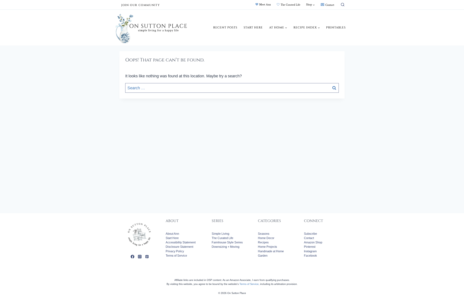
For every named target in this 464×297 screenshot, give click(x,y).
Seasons (263, 233)
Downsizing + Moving (225, 246)
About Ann (172, 233)
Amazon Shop (313, 242)
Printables (336, 28)
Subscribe (310, 233)
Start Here (253, 28)
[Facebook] (132, 256)
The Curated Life (290, 5)
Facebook (310, 255)
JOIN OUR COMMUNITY (140, 5)
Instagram (310, 251)
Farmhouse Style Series (227, 242)
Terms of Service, (249, 284)
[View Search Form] (342, 5)
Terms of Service (176, 255)
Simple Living (220, 233)
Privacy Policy (175, 251)
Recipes (263, 242)
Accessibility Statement (181, 242)
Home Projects (267, 246)
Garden (263, 255)
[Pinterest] (147, 256)
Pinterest (309, 246)
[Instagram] (139, 256)
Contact (329, 5)
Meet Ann (265, 5)
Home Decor (266, 238)
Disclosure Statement (179, 246)
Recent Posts (225, 28)
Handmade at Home (271, 251)
